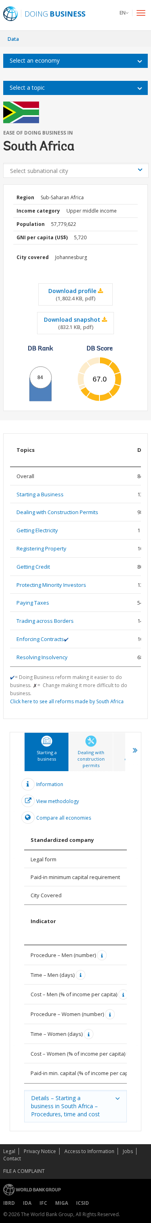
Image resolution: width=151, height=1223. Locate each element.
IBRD (9, 1203)
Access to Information (89, 1151)
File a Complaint (24, 1171)
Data (13, 39)
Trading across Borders (45, 620)
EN (123, 12)
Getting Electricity (37, 530)
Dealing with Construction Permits (57, 512)
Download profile (73, 294)
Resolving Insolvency (42, 657)
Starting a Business (40, 494)
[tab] (46, 752)
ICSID (82, 1203)
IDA (27, 1203)
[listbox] (75, 61)
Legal (9, 1151)
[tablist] (75, 931)
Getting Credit (33, 566)
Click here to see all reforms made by (67, 701)
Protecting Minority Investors (51, 584)
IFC (43, 1203)
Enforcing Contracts (40, 639)
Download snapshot (73, 323)
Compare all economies (63, 817)
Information (49, 783)
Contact (12, 1158)
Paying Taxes (33, 602)
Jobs (128, 1151)
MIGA (61, 1203)
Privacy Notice (40, 1151)
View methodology (57, 801)
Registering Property (41, 548)
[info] (102, 955)
